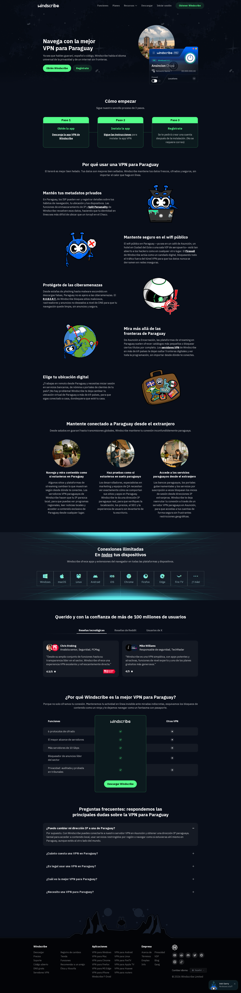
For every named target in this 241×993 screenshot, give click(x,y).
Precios (37, 956)
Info (144, 964)
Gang (157, 964)
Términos (146, 956)
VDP (157, 956)
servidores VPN (170, 347)
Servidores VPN (41, 972)
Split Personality (98, 207)
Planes (116, 5)
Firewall (190, 251)
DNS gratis (38, 968)
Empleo (146, 960)
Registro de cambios (71, 952)
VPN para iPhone (100, 972)
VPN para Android (123, 952)
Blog (157, 960)
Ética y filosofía (68, 968)
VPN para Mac (99, 956)
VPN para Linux (122, 956)
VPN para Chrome (101, 960)
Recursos (129, 5)
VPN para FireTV (123, 960)
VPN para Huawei (123, 968)
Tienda (64, 956)
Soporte (37, 960)
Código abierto (40, 964)
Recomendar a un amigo (73, 964)
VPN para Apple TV (124, 964)
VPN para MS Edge (101, 968)
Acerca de (147, 952)
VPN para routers (123, 972)
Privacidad (160, 952)
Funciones (102, 5)
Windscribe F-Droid (101, 976)
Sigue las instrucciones (117, 134)
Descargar (147, 5)
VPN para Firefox (100, 964)
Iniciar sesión (164, 5)
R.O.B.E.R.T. (49, 299)
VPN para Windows (101, 952)
